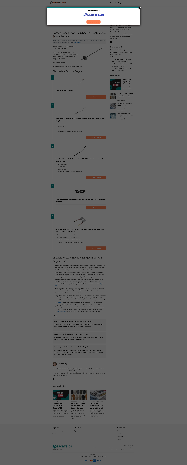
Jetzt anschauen (93, 22)
